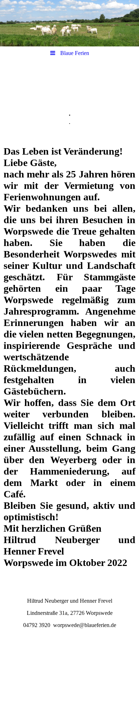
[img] (69, 23)
